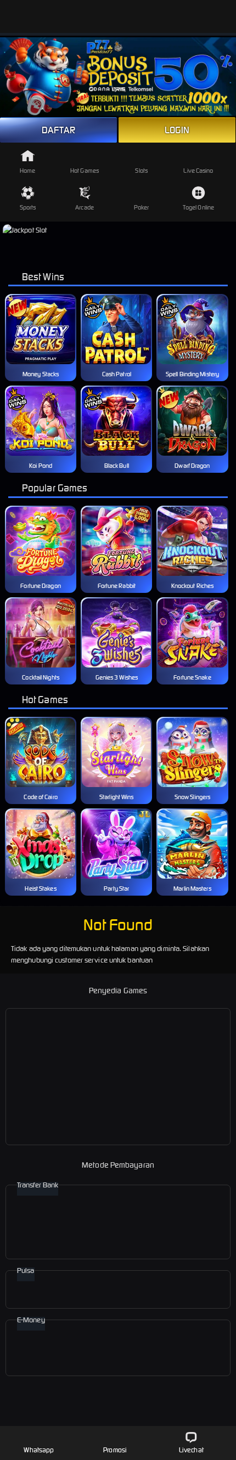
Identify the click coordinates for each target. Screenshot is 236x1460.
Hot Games (84, 170)
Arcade (84, 207)
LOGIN (177, 130)
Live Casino (198, 170)
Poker (141, 207)
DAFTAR (58, 130)
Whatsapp (39, 1450)
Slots (141, 170)
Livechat (191, 1450)
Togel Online (198, 207)
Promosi (115, 1450)
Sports (28, 207)
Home (27, 170)
